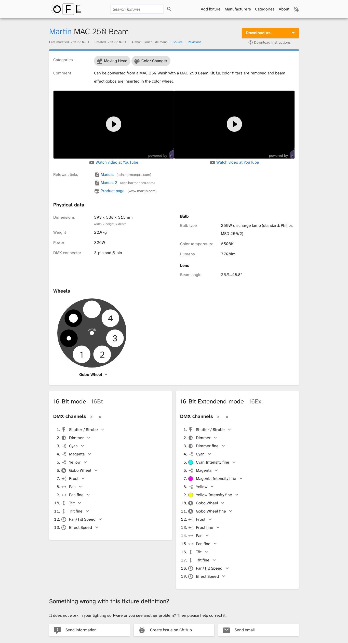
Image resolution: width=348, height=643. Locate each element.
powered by (157, 155)
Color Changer (154, 60)
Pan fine (76, 494)
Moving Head (115, 60)
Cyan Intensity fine (212, 462)
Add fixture (211, 9)
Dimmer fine (207, 446)
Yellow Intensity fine (214, 494)
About (284, 9)
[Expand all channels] (91, 417)
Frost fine (204, 527)
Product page (128, 190)
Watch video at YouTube (116, 162)
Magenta (77, 454)
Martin (60, 31)
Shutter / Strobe (83, 429)
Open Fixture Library (66, 9)
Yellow (75, 462)
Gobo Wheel (90, 374)
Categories (265, 9)
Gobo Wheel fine (211, 511)
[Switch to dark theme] (296, 9)
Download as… (260, 32)
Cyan (73, 446)
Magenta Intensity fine (216, 478)
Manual (125, 174)
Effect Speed (80, 527)
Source (178, 42)
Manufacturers (238, 9)
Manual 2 (127, 182)
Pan (72, 486)
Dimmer (76, 437)
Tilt (72, 503)
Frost (73, 478)
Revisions (194, 42)
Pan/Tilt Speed (82, 519)
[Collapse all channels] (100, 417)
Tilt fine (76, 511)
